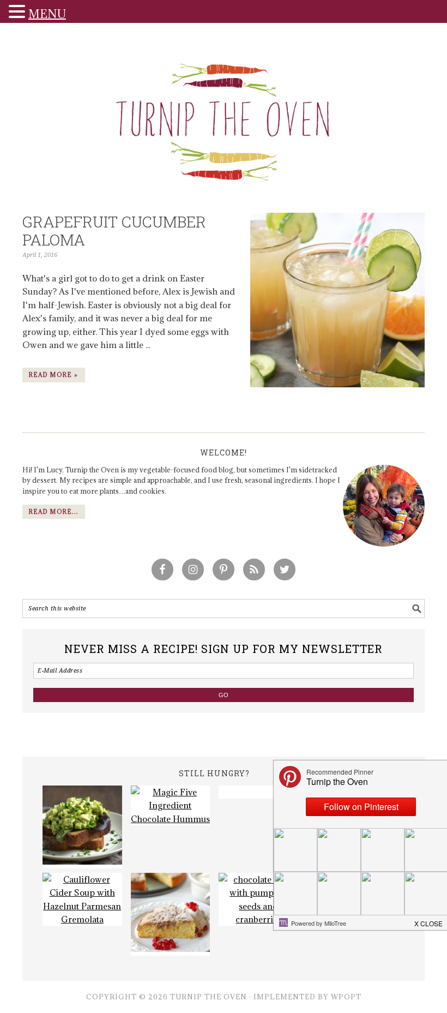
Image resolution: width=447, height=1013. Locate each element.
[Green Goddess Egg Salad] (82, 827)
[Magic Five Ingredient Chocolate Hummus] (170, 805)
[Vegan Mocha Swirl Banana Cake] (258, 792)
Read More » (53, 375)
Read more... (53, 512)
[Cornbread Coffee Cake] (170, 914)
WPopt (346, 996)
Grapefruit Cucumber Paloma (114, 231)
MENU (47, 14)
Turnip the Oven (223, 118)
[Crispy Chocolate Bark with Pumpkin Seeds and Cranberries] (258, 899)
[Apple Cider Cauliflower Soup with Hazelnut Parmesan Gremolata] (82, 899)
